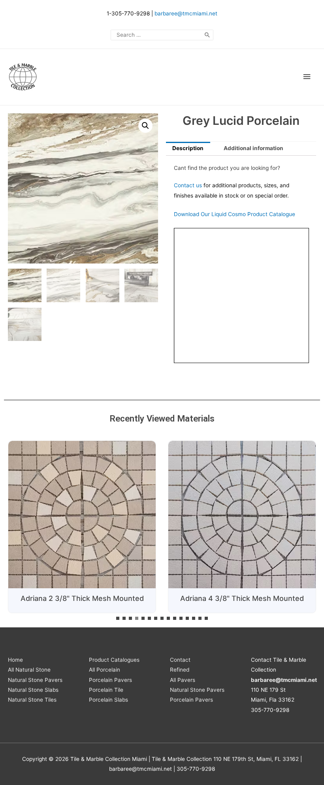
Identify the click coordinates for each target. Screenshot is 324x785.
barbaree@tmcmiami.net (185, 13)
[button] (117, 618)
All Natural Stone (29, 669)
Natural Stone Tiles (32, 700)
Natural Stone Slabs (33, 690)
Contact (180, 660)
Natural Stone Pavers (35, 680)
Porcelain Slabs (108, 700)
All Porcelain (104, 669)
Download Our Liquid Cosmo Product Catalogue (234, 214)
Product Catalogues (114, 660)
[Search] (207, 35)
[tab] (188, 149)
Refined (179, 669)
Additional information (253, 148)
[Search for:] (162, 35)
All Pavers (182, 680)
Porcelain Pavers (110, 680)
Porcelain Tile (106, 690)
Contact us (188, 185)
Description (187, 148)
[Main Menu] (307, 77)
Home (15, 660)
